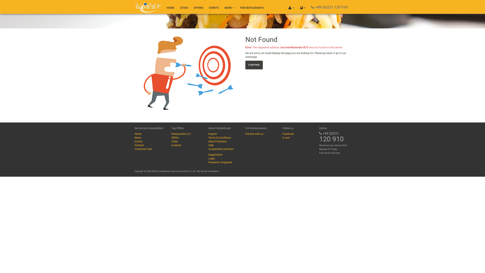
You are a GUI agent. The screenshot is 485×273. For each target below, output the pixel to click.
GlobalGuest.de (148, 6)
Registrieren (215, 154)
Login (211, 158)
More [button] (228, 7)
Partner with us (254, 133)
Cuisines (176, 145)
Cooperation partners (221, 149)
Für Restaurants (252, 7)
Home (170, 7)
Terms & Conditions (219, 137)
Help (211, 145)
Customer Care (143, 149)
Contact (139, 145)
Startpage (254, 65)
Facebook (288, 133)
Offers (198, 7)
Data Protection (217, 141)
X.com (286, 137)
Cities (184, 7)
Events (214, 7)
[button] (302, 7)
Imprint (212, 133)
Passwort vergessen (220, 162)
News (138, 137)
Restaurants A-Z (181, 133)
